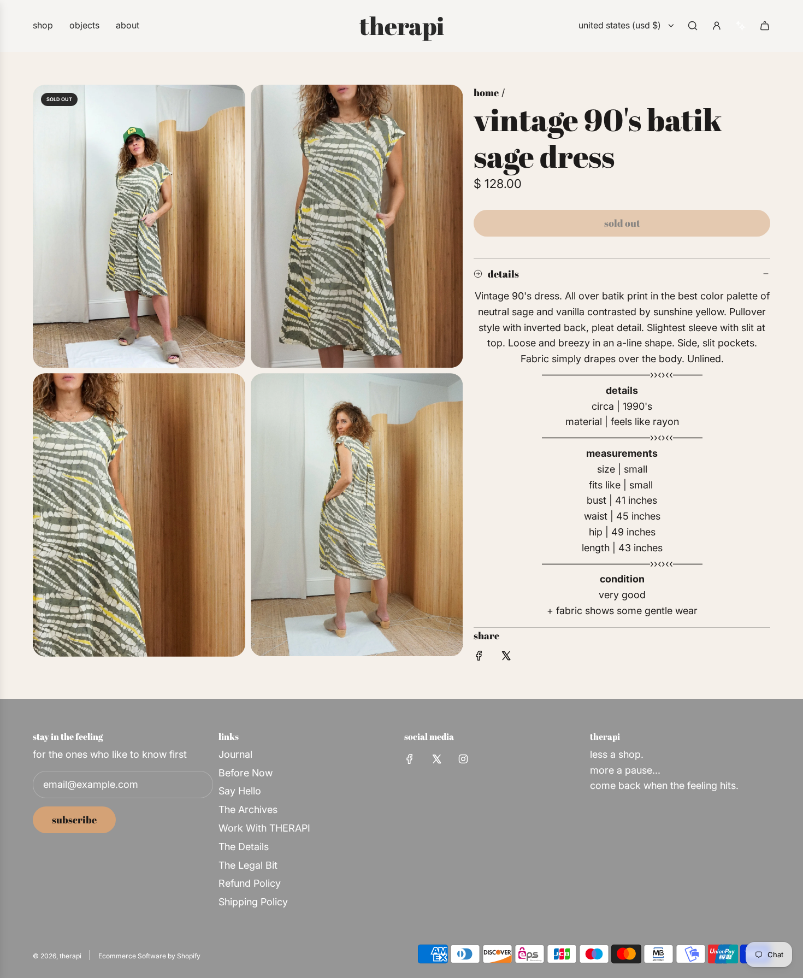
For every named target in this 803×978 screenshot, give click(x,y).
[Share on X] (506, 658)
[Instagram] (463, 759)
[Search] (693, 26)
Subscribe (74, 819)
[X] (436, 759)
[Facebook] (410, 759)
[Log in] (717, 26)
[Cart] (765, 26)
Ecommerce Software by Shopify (149, 956)
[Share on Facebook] (479, 658)
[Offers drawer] (741, 26)
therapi (401, 25)
